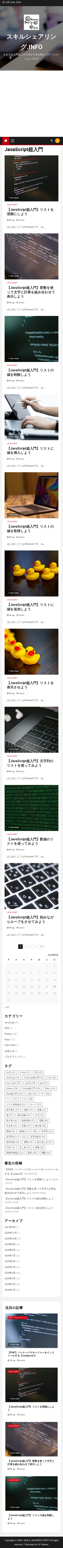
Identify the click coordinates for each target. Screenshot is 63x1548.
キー (45, 1094)
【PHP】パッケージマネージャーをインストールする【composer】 (31, 1354)
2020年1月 (10, 1289)
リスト (27, 1099)
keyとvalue (13, 1083)
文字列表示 (37, 1137)
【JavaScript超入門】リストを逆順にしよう (28, 1179)
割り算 (11, 1120)
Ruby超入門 (14, 1094)
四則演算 (28, 1120)
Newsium (29, 1544)
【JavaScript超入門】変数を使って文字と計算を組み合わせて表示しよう (31, 292)
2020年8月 (10, 1250)
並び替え (12, 1110)
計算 (10, 1147)
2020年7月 (10, 1255)
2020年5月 (10, 1267)
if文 (38, 1072)
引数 (26, 1126)
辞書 (39, 1147)
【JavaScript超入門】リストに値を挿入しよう (29, 1208)
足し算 (25, 1147)
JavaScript (12, 205)
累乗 (28, 1142)
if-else (25, 1072)
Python (8, 1034)
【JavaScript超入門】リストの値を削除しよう (29, 1198)
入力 (39, 1115)
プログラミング (13, 1056)
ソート (11, 1099)
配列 (32, 1153)
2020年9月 (10, 1244)
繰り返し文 (44, 1142)
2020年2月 (10, 1284)
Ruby (7, 1039)
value (31, 1094)
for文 (10, 1072)
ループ (35, 1104)
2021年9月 (10, 1227)
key (52, 1078)
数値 (10, 1131)
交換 (41, 1110)
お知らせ (9, 1051)
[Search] (52, 141)
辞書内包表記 (14, 1153)
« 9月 (7, 1007)
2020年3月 (10, 1278)
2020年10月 (11, 1238)
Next (42, 946)
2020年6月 (10, 1261)
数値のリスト (28, 1131)
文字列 (46, 1131)
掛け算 (40, 1126)
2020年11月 (11, 1232)
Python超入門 (31, 1088)
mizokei (21, 220)
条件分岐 (12, 1142)
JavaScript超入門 (34, 1078)
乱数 (28, 1110)
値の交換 (23, 1115)
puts (44, 1083)
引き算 (11, 1126)
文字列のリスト (16, 1137)
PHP (7, 1028)
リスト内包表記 (16, 1104)
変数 (43, 1120)
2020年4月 (10, 1272)
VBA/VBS (10, 1045)
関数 (45, 1153)
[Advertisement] (31, 103)
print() (30, 1083)
